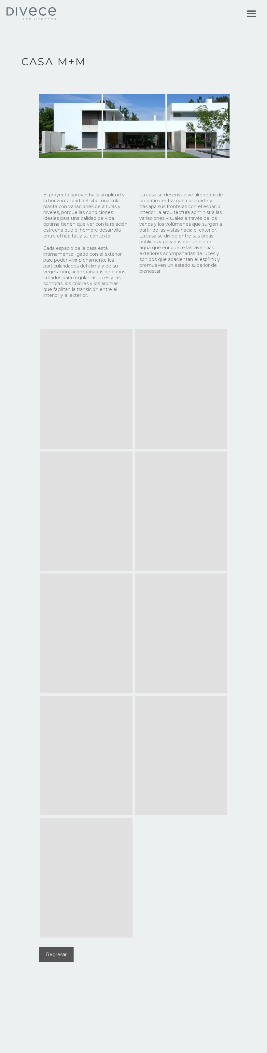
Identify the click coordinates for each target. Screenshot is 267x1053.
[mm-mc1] (86, 756)
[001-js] (86, 389)
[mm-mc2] (181, 756)
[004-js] (181, 389)
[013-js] (86, 633)
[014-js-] (181, 633)
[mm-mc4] (86, 878)
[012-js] (181, 511)
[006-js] (86, 511)
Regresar (56, 954)
